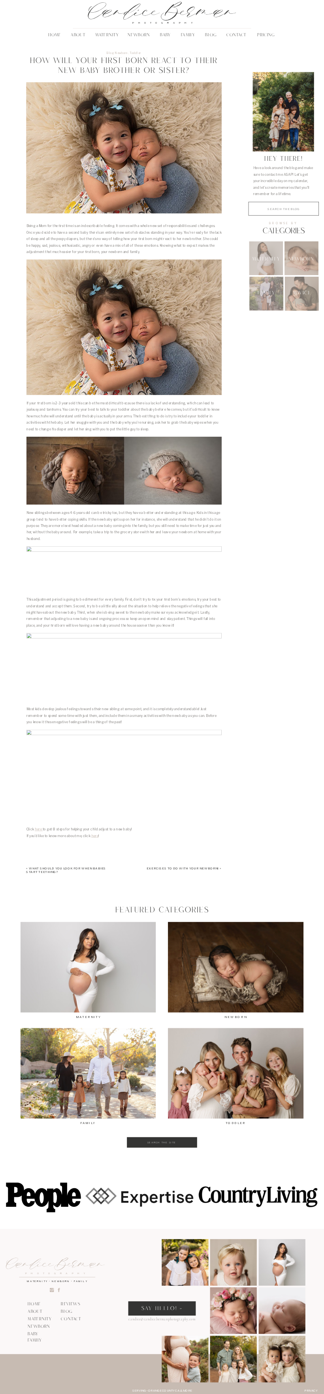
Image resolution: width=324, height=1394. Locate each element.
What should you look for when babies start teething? (66, 870)
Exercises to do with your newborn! (183, 868)
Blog (110, 52)
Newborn (121, 52)
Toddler (135, 52)
